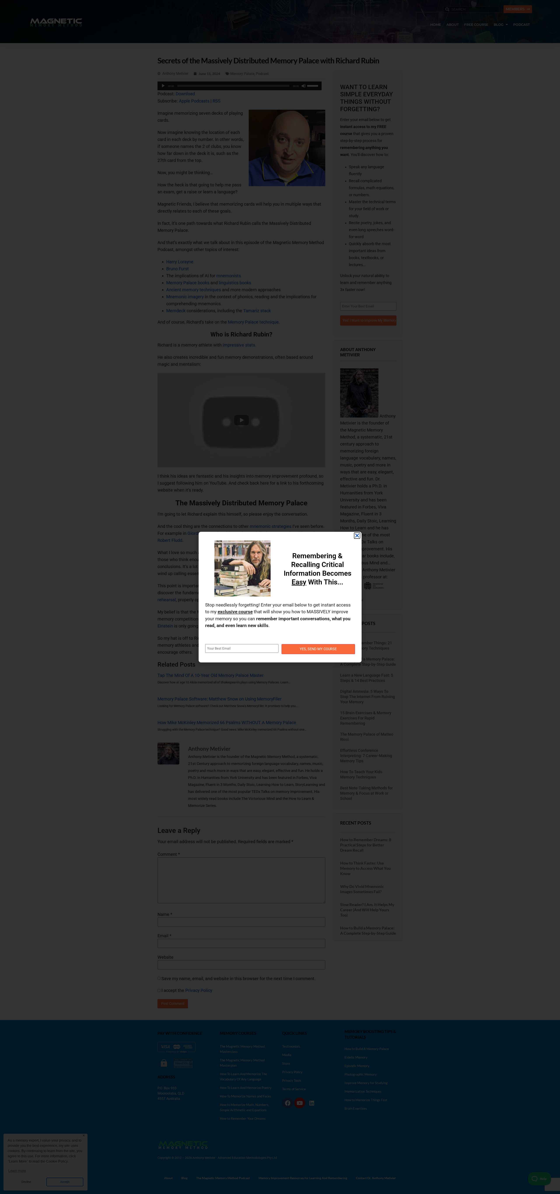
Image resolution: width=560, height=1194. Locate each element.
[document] (280, 597)
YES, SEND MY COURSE (318, 649)
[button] (357, 535)
